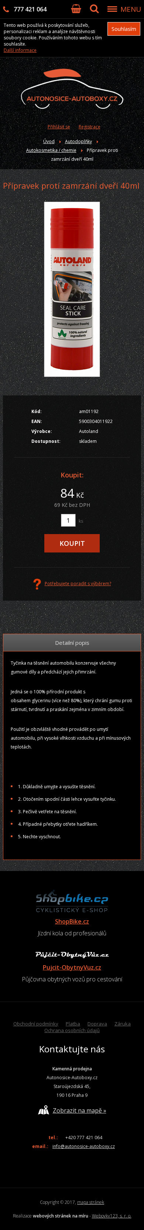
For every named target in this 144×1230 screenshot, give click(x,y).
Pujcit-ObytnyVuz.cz (72, 967)
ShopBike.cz (72, 921)
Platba (73, 1023)
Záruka (122, 1023)
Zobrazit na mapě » (79, 1110)
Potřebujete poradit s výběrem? (78, 583)
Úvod (49, 141)
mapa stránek (90, 1202)
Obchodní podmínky (35, 1023)
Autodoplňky (78, 141)
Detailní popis (72, 642)
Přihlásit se (59, 127)
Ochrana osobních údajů (72, 1030)
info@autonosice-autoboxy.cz (83, 1146)
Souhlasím (124, 28)
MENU (130, 9)
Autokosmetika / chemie (51, 150)
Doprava (97, 1023)
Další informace (20, 50)
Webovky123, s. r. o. (111, 1216)
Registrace (89, 127)
